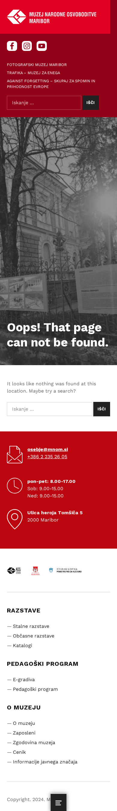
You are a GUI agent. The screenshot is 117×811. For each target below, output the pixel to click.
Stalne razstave (31, 626)
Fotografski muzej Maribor (37, 64)
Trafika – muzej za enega (33, 72)
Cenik (19, 752)
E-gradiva (24, 679)
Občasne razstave (33, 636)
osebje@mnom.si (47, 449)
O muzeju (24, 723)
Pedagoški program (35, 689)
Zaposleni (24, 733)
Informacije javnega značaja (45, 762)
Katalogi (22, 645)
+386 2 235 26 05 (47, 456)
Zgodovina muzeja (34, 742)
